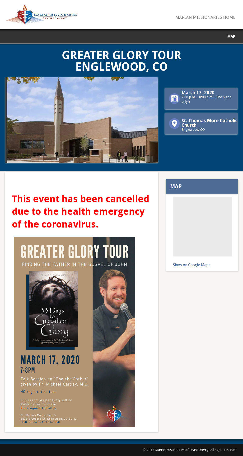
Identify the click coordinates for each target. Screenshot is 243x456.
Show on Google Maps (191, 265)
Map (231, 36)
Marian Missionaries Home (205, 17)
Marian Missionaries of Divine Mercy (181, 450)
